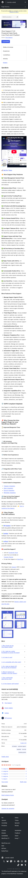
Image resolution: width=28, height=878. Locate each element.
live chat (24, 749)
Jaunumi (3, 820)
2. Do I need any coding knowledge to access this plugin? (10, 652)
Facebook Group (13, 552)
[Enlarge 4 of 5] (24, 622)
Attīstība (5, 58)
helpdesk (19, 749)
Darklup (7, 713)
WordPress (20, 559)
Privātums (4, 825)
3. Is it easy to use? (6, 657)
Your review (4, 782)
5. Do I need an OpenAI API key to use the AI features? (9, 667)
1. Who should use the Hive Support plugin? (7, 646)
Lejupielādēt (5, 41)
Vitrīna (16, 817)
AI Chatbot (14, 746)
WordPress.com (5, 843)
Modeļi (17, 825)
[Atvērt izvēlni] (25, 2)
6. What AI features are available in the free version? (9, 672)
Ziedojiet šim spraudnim (7, 808)
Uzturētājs (4, 823)
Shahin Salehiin (9, 708)
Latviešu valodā (9, 857)
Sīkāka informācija (8, 47)
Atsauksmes (6, 51)
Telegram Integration (9, 486)
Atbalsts (5, 62)
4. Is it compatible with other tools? (11, 662)
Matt (2, 846)
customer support (22, 746)
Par (2, 817)
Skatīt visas (23, 782)
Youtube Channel (8, 557)
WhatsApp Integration (10, 492)
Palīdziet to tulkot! (14, 12)
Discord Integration (9, 490)
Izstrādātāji (4, 835)
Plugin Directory (5, 6)
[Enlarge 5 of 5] (11, 631)
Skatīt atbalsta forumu (7, 795)
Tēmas (17, 820)
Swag (17, 838)
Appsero (14, 567)
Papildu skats (5, 756)
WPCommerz (8, 718)
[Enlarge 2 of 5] (24, 612)
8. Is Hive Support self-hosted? (10, 683)
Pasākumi (17, 833)
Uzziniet (3, 830)
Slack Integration (8, 488)
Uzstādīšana (6, 55)
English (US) (24, 743)
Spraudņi (17, 823)
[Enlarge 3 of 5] (11, 622)
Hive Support (9, 37)
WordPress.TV (5, 838)
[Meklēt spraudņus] (17, 16)
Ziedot (16, 835)
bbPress (3, 848)
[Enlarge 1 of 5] (11, 612)
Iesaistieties (18, 830)
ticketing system (22, 752)
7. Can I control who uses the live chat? (7, 678)
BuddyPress (4, 851)
